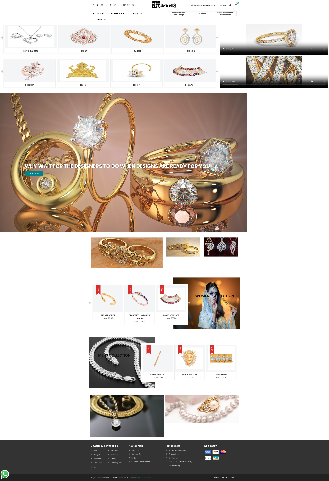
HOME (216, 477)
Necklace (98, 463)
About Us (135, 450)
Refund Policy (174, 465)
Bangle (97, 454)
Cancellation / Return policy (180, 462)
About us (137, 13)
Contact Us (100, 19)
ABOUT (224, 477)
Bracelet (114, 450)
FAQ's (133, 458)
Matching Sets (116, 463)
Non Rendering (118, 13)
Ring (95, 450)
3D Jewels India (144, 478)
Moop (96, 467)
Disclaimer (173, 458)
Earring (114, 458)
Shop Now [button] (34, 173)
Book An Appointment (140, 462)
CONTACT (234, 477)
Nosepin (114, 454)
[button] (236, 4)
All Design (98, 13)
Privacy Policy (174, 454)
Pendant (97, 458)
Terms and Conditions (178, 450)
